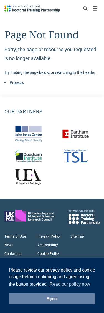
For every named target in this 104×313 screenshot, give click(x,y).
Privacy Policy (49, 236)
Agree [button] (52, 298)
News (8, 245)
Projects (17, 82)
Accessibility (47, 245)
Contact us (13, 254)
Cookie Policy (48, 254)
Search (85, 8)
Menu (95, 8)
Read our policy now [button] (70, 284)
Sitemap (77, 236)
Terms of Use (15, 236)
